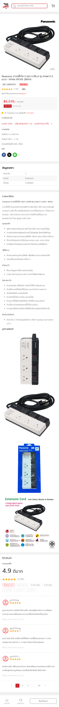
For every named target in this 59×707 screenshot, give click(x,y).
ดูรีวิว (23, 89)
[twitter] (9, 155)
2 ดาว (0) (19, 590)
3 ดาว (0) (7, 590)
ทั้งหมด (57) (8, 585)
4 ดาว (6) (48, 585)
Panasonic (22, 93)
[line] (15, 155)
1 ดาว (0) (31, 590)
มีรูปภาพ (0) (22, 585)
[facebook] (4, 155)
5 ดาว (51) (35, 585)
